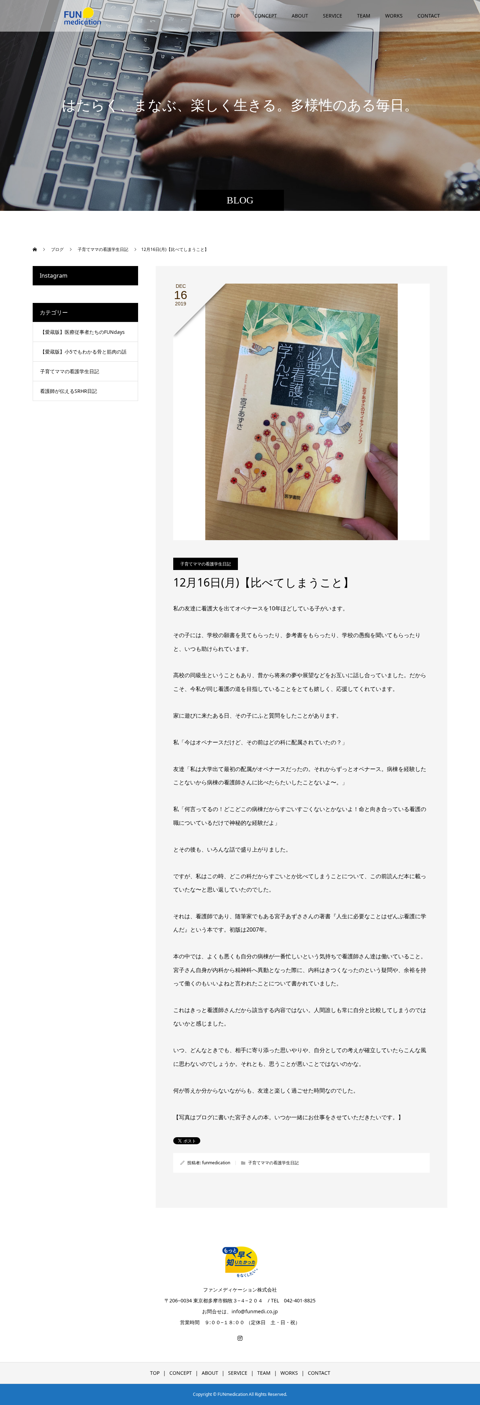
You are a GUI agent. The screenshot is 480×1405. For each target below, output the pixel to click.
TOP (235, 15)
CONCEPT (265, 15)
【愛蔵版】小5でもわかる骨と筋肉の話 (83, 351)
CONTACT (428, 15)
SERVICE (332, 15)
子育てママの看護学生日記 (205, 564)
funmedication (216, 1163)
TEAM (363, 15)
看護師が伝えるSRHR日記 (68, 391)
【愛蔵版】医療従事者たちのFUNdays (82, 332)
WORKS (394, 15)
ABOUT (300, 15)
